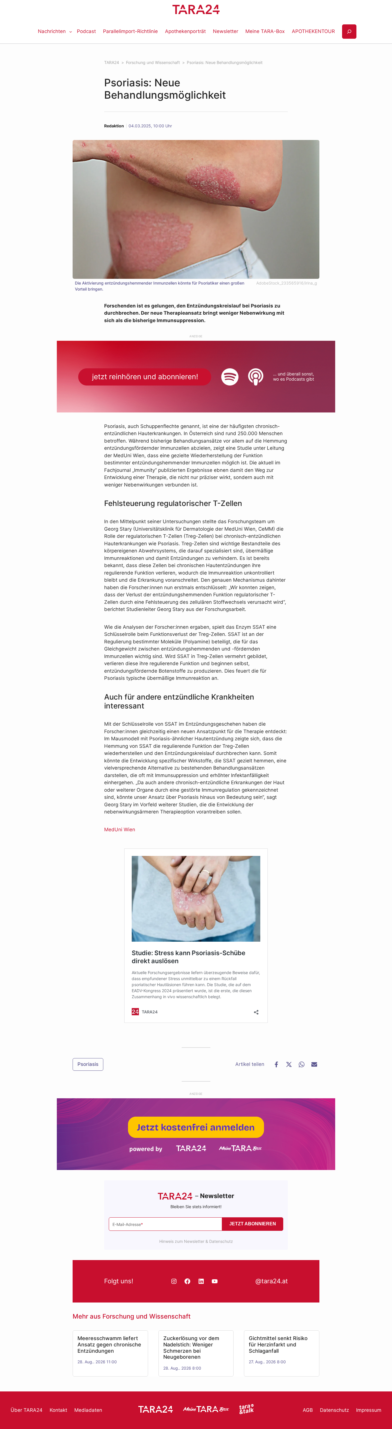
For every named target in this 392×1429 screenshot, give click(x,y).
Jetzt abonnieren (252, 1223)
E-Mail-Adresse (127, 1224)
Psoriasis (87, 1064)
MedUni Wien (119, 829)
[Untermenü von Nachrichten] (70, 31)
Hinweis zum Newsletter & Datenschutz (196, 1241)
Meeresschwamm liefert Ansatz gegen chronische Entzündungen (109, 1344)
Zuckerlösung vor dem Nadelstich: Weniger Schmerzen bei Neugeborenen (191, 1347)
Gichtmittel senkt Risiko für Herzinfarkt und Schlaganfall (278, 1344)
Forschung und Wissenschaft (146, 1316)
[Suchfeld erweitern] (349, 31)
